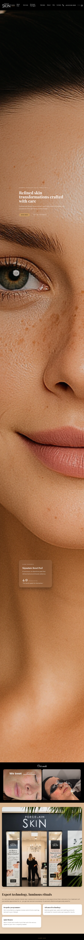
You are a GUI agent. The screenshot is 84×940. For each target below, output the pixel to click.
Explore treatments (40, 214)
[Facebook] (79, 5)
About (49, 5)
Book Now (18, 5)
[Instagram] (82, 5)
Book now (24, 214)
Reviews (42, 5)
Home (13, 5)
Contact (59, 5)
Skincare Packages (33, 5)
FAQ (53, 5)
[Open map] (78, 5)
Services (25, 5)
